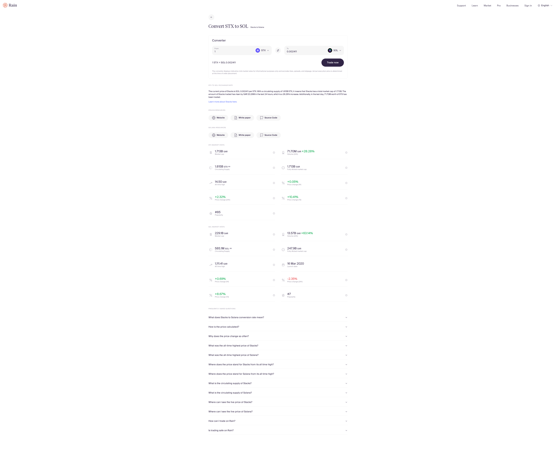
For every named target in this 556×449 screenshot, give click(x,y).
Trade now (333, 63)
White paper (245, 118)
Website (221, 118)
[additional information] (274, 152)
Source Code (271, 118)
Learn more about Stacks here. (223, 102)
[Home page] (10, 5)
